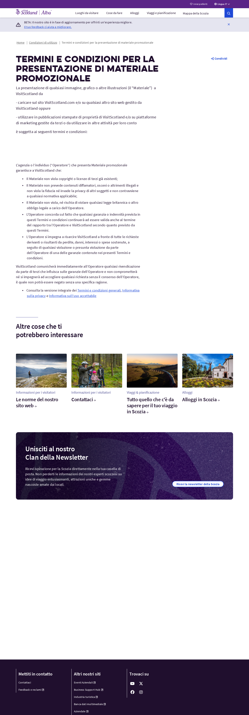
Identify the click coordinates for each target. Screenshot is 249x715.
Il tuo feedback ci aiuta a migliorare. (48, 27)
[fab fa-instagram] (141, 692)
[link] (228, 13)
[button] (228, 24)
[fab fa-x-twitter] (141, 684)
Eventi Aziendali (83, 682)
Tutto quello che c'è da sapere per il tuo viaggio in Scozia (152, 405)
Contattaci (82, 399)
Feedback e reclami (29, 689)
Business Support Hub (87, 689)
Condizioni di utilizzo (43, 42)
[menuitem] (86, 13)
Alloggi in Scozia (199, 399)
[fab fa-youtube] (132, 684)
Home (21, 42)
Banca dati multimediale (88, 704)
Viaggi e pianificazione (161, 13)
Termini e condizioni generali (99, 290)
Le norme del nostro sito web (37, 402)
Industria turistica (84, 697)
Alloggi (134, 13)
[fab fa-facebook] (132, 692)
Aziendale (80, 711)
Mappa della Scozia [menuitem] (196, 13)
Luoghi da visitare (86, 13)
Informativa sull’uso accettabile (72, 296)
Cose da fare (114, 13)
